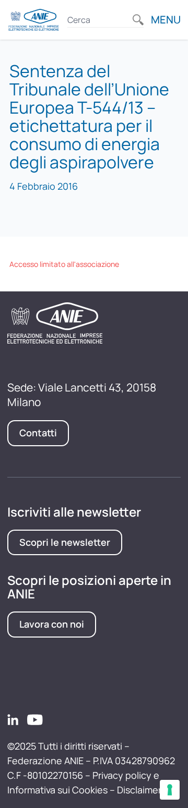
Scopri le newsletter (64, 542)
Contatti (38, 432)
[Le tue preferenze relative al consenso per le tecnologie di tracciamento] (170, 790)
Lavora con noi (51, 624)
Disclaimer (139, 789)
